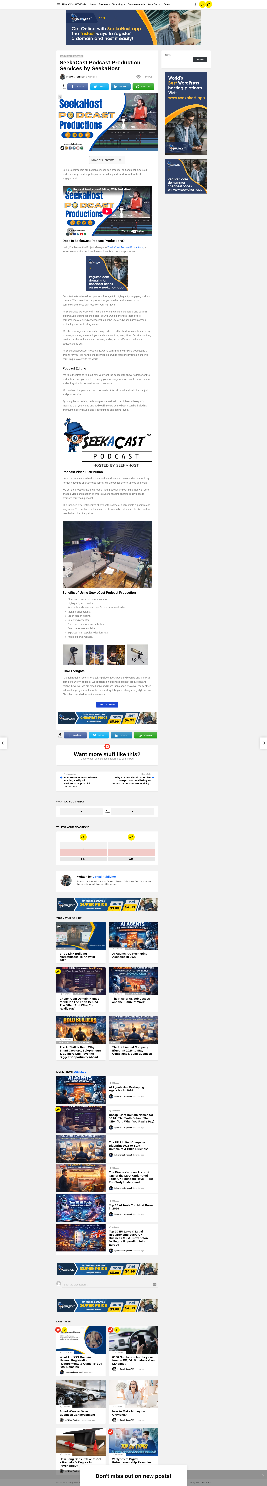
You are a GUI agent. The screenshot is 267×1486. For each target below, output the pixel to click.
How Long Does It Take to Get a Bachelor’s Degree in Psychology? (80, 1462)
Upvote (81, 811)
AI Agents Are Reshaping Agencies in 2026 (129, 955)
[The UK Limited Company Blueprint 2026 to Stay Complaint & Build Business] (133, 1030)
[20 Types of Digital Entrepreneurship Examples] (133, 1442)
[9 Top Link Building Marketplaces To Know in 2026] (81, 936)
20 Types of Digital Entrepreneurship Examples (132, 1460)
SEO (72, 949)
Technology (117, 4)
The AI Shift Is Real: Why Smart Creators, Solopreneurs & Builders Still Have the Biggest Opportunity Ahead (81, 1052)
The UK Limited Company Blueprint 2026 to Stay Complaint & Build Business (132, 1050)
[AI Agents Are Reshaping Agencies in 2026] (133, 936)
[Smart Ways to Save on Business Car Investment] (81, 1394)
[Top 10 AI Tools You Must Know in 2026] (81, 1208)
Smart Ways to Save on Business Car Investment (77, 1413)
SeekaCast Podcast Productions (126, 247)
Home (93, 4)
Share (60, 97)
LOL (202, 4)
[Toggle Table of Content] (119, 160)
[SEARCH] (194, 4)
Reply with (154, 1284)
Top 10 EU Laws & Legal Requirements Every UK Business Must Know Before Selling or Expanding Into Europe (129, 1238)
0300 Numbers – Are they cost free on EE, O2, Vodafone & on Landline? (133, 1360)
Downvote (132, 811)
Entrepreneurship (136, 4)
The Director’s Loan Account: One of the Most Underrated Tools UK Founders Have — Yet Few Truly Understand (131, 1177)
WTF (208, 4)
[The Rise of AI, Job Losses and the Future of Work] (133, 981)
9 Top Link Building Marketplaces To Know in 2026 (77, 957)
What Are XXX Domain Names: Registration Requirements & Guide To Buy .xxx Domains (81, 1362)
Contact (167, 4)
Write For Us (154, 4)
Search (167, 55)
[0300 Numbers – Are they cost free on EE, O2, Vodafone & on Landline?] (133, 1340)
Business (103, 4)
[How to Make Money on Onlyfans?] (133, 1394)
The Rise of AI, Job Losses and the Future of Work (131, 1000)
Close (263, 1474)
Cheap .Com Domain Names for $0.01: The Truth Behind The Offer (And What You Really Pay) (79, 1003)
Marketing (62, 949)
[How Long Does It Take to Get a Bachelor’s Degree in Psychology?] (81, 1442)
